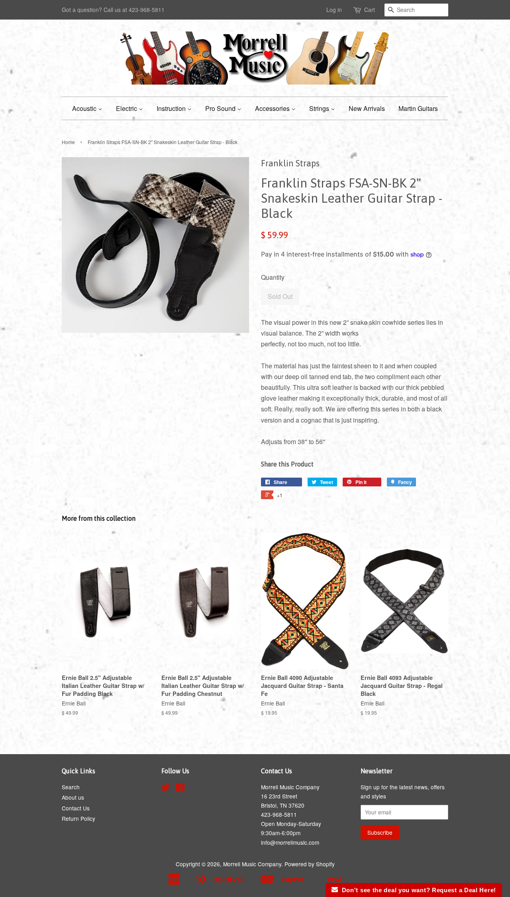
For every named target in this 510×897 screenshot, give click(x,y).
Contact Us (76, 808)
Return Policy (78, 818)
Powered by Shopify (309, 864)
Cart (369, 10)
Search (71, 787)
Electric (127, 108)
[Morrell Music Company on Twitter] (165, 788)
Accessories (273, 108)
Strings (320, 108)
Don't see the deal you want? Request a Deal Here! (417, 890)
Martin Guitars (418, 108)
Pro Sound (221, 108)
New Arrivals (367, 108)
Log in (334, 10)
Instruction (172, 108)
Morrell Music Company (252, 864)
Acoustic (85, 108)
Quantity (272, 277)
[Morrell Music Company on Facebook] (180, 788)
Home (68, 141)
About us (73, 797)
